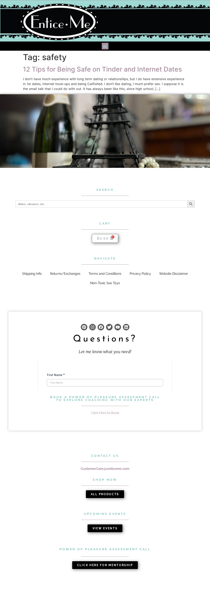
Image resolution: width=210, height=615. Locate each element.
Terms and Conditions (105, 274)
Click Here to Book (105, 413)
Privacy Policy (140, 274)
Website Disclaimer (173, 274)
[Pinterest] (84, 327)
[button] (105, 46)
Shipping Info (32, 274)
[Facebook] (101, 327)
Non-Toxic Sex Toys (105, 283)
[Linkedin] (126, 327)
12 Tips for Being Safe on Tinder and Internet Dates (102, 69)
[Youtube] (117, 327)
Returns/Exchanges (65, 274)
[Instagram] (92, 327)
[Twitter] (109, 327)
